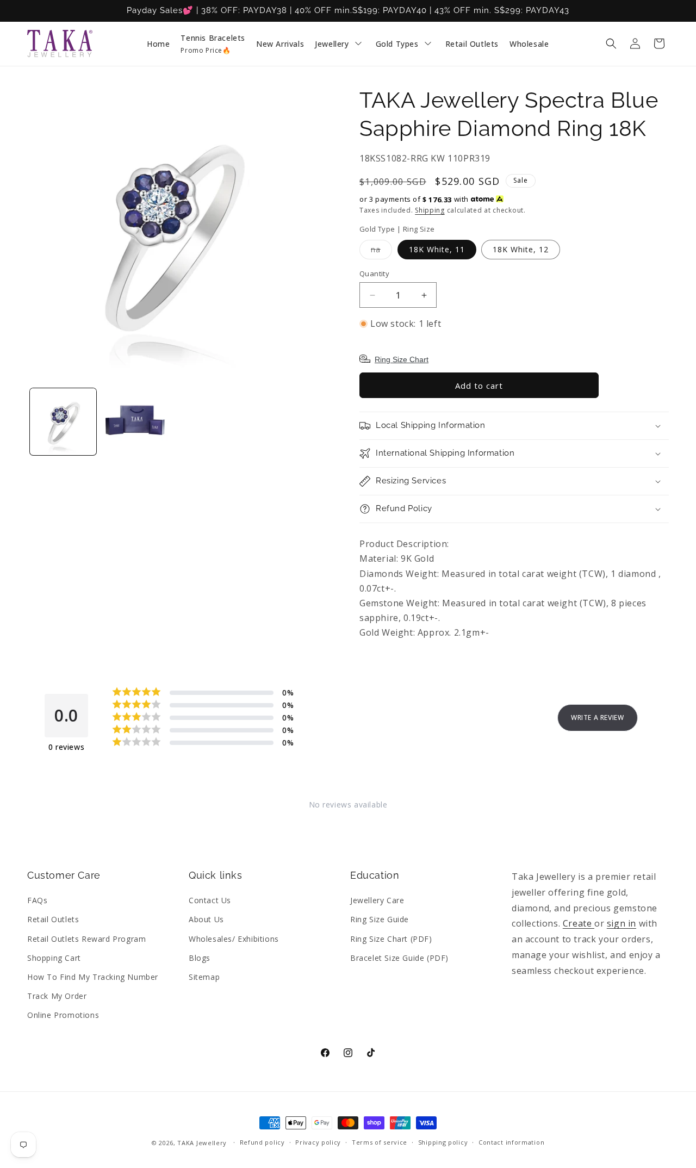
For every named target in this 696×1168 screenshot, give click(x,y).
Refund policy (262, 1142)
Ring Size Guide (379, 919)
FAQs (37, 900)
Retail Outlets (53, 919)
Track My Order (56, 996)
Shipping (430, 210)
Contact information (511, 1142)
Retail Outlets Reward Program (86, 939)
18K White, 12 (521, 249)
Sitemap (204, 977)
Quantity (374, 273)
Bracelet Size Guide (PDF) (399, 958)
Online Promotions (63, 1015)
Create (578, 923)
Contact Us (210, 900)
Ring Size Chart (401, 359)
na (381, 251)
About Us (206, 919)
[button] (611, 43)
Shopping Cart (54, 958)
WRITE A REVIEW (597, 717)
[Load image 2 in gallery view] (135, 421)
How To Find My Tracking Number (92, 977)
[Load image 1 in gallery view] (63, 421)
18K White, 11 (437, 249)
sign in (621, 923)
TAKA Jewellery (202, 1143)
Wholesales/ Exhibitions (234, 939)
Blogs (199, 958)
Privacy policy (318, 1142)
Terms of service (379, 1142)
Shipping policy (443, 1142)
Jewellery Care (377, 900)
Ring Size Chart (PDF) (391, 939)
